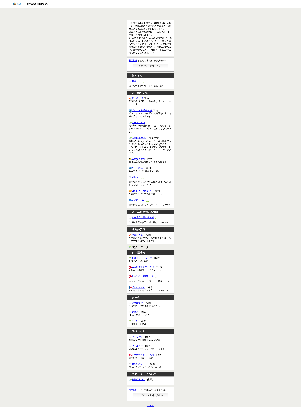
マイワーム (137, 336)
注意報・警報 (138, 158)
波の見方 (136, 177)
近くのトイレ (138, 287)
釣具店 (135, 312)
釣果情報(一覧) (139, 137)
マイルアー (137, 346)
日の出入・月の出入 (142, 191)
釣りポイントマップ (142, 258)
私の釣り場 (137, 98)
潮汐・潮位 (137, 168)
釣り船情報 (137, 303)
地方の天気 (137, 235)
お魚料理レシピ (139, 364)
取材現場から (138, 379)
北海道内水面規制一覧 (143, 276)
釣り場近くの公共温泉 (143, 355)
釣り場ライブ (138, 122)
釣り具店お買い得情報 (143, 217)
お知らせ (136, 81)
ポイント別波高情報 (142, 110)
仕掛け (135, 321)
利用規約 (133, 60)
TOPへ (150, 405)
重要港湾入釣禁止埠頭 (143, 267)
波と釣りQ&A (139, 200)
